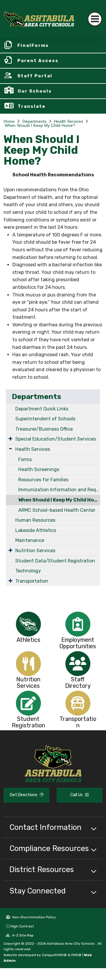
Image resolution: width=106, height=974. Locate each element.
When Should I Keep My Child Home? (40, 125)
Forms (25, 459)
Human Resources (35, 520)
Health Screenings (38, 469)
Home (9, 121)
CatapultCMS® (54, 955)
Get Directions (24, 794)
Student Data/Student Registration (55, 561)
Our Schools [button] (35, 91)
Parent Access (38, 60)
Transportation (31, 581)
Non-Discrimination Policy (33, 917)
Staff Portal (34, 76)
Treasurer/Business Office (44, 429)
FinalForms (33, 45)
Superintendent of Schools (45, 419)
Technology (28, 571)
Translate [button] (32, 106)
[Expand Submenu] (10, 438)
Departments (34, 121)
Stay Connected (37, 890)
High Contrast (22, 926)
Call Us (77, 794)
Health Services (68, 121)
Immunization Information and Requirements (59, 489)
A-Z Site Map (22, 935)
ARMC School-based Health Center (56, 510)
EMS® (76, 955)
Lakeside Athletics (35, 530)
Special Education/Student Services (55, 439)
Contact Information (45, 827)
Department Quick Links (41, 409)
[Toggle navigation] (95, 19)
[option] (28, 624)
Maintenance (29, 540)
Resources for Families (43, 479)
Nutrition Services (35, 550)
